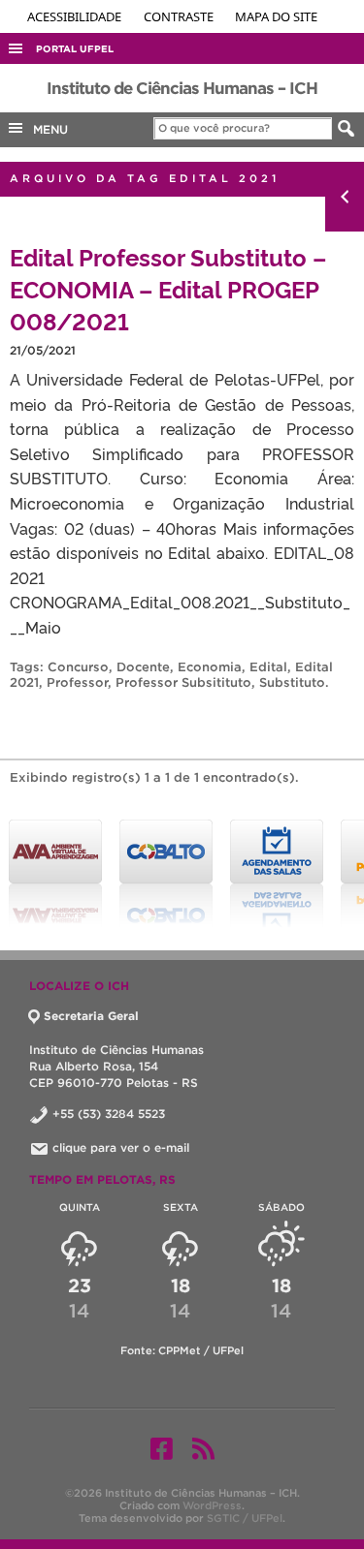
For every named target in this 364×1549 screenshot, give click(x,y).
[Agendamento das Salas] (276, 874)
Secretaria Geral (91, 1015)
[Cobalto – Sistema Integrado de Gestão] (166, 874)
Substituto (292, 682)
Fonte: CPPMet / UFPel (182, 1350)
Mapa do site (276, 16)
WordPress (212, 1505)
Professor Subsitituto (183, 682)
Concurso (78, 667)
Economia (210, 667)
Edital (268, 667)
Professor (77, 682)
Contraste (180, 16)
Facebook (161, 1448)
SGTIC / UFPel (244, 1518)
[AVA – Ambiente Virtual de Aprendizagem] (55, 874)
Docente (143, 667)
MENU (46, 129)
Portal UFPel (75, 49)
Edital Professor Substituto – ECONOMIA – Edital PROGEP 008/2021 (168, 288)
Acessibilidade (75, 16)
